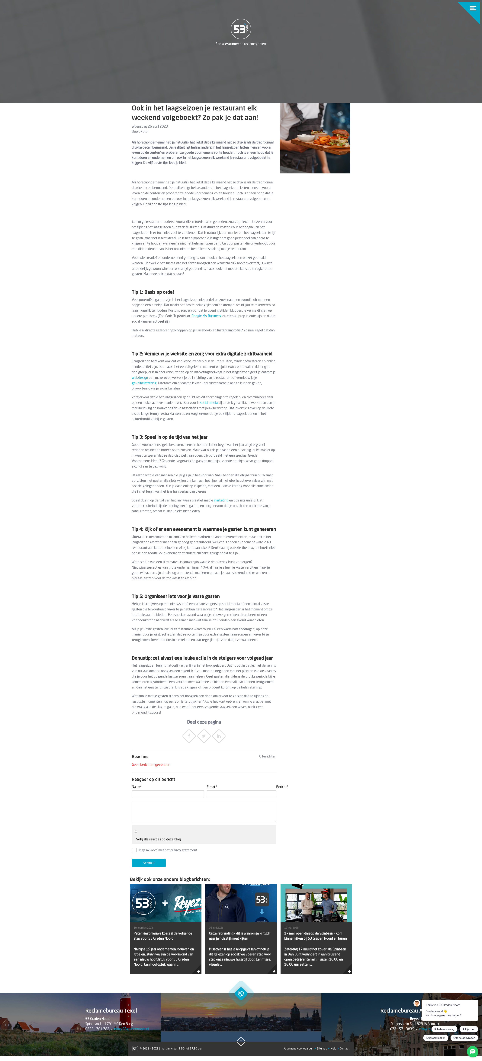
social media (209, 402)
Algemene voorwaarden (298, 1048)
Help (333, 1048)
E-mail (212, 787)
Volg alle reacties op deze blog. (159, 839)
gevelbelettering (144, 383)
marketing (221, 500)
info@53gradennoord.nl (131, 1029)
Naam (137, 787)
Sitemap (322, 1048)
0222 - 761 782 (97, 1029)
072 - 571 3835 (402, 1029)
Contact (344, 1048)
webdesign (140, 377)
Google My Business (206, 316)
